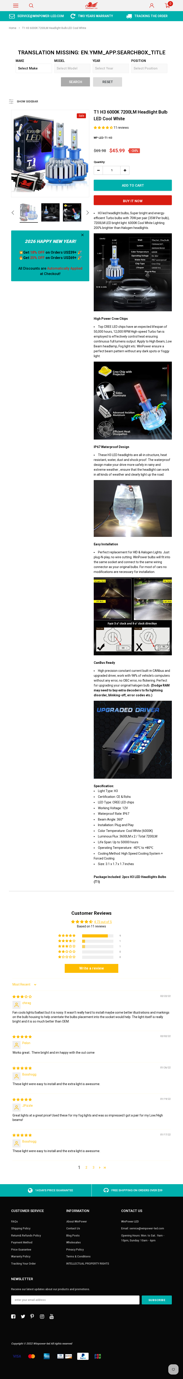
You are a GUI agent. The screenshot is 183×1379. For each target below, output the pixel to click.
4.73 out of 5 (103, 922)
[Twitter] (24, 1316)
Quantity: (99, 162)
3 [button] (93, 1167)
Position (138, 61)
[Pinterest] (33, 1316)
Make (20, 61)
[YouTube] (53, 1316)
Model (59, 61)
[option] (36, 16)
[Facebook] (14, 1316)
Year (96, 61)
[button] (104, 127)
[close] (82, 235)
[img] (22, 996)
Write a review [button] (91, 968)
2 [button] (86, 1167)
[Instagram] (43, 1316)
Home (12, 28)
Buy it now (133, 201)
